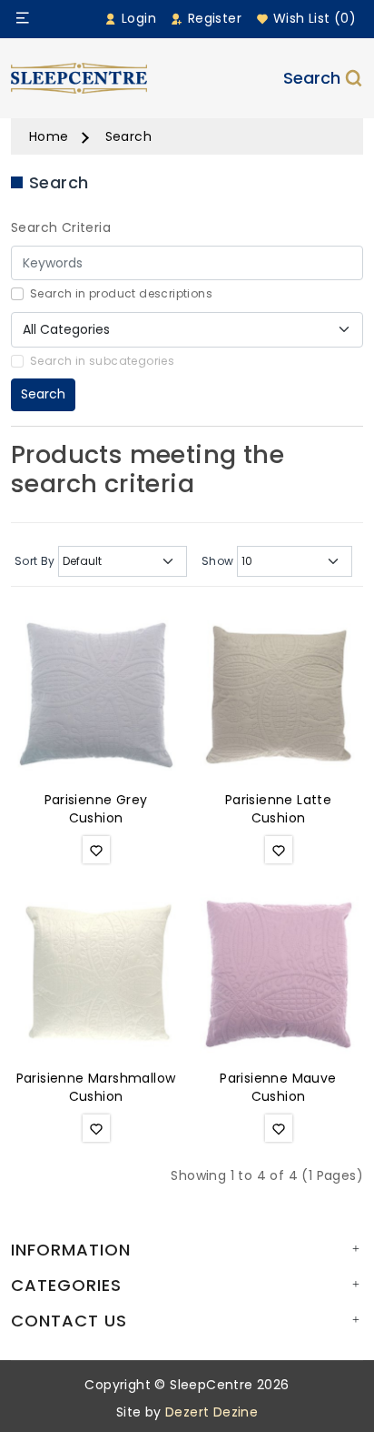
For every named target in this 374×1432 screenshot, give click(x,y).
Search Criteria (61, 227)
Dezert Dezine (211, 1412)
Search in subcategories (102, 360)
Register (212, 18)
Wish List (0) (312, 18)
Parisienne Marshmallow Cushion (96, 1087)
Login (137, 18)
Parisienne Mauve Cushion (278, 1087)
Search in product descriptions (121, 293)
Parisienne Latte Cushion (278, 809)
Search (311, 77)
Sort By (35, 561)
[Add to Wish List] (96, 849)
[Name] (23, 18)
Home (49, 136)
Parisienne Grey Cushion (96, 809)
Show (218, 561)
